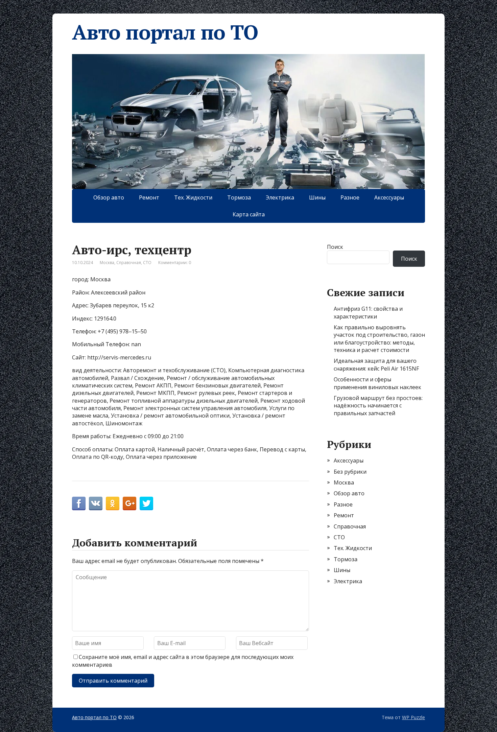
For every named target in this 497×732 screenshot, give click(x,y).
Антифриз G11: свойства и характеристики (368, 312)
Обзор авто (108, 197)
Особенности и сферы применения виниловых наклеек (377, 383)
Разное (349, 197)
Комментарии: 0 (174, 262)
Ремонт (149, 197)
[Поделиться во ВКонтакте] (95, 503)
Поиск (335, 247)
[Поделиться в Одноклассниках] (112, 503)
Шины (317, 197)
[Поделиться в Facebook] (79, 503)
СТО (147, 262)
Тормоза (239, 197)
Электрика (280, 197)
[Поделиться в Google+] (129, 503)
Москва (107, 262)
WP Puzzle (413, 717)
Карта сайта (249, 214)
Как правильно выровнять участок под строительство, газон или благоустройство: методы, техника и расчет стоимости (379, 339)
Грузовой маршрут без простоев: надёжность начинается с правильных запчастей (378, 405)
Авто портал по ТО (165, 32)
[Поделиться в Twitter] (146, 503)
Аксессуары (389, 197)
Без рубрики (350, 471)
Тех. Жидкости (193, 197)
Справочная (128, 262)
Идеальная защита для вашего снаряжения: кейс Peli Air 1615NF (376, 364)
